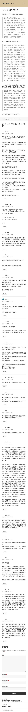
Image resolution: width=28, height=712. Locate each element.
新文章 (20, 14)
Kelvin (7, 232)
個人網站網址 (5, 686)
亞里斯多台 (8, 204)
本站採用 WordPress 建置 (7, 710)
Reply (4, 199)
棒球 (19, 119)
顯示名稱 (4, 674)
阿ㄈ (15, 119)
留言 (3, 655)
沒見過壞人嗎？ (8, 3)
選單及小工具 (24, 3)
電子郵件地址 (5, 680)
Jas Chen (7, 442)
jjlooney (7, 427)
